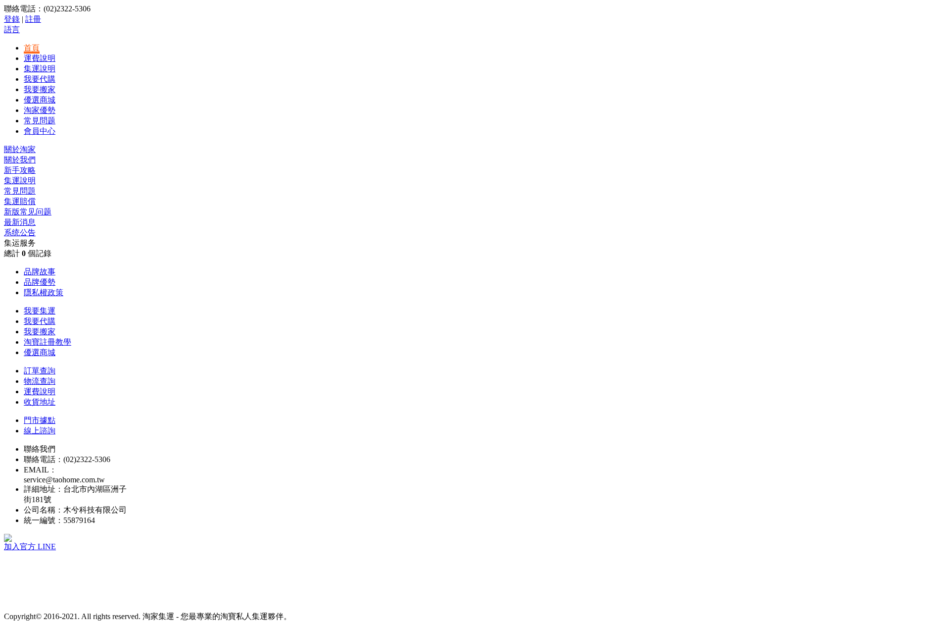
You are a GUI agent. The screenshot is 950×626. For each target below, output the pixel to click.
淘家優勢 (39, 110)
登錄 (12, 19)
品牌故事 (39, 271)
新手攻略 (20, 170)
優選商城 (39, 100)
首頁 (32, 48)
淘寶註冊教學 (47, 342)
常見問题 (39, 120)
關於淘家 (20, 149)
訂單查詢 (39, 370)
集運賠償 (20, 201)
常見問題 (20, 191)
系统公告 (20, 232)
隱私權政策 (43, 292)
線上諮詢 (39, 430)
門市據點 (39, 420)
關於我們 (20, 160)
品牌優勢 (39, 282)
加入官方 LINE (30, 546)
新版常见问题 (27, 212)
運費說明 (39, 58)
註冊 (33, 19)
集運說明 (39, 68)
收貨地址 (39, 402)
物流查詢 (39, 381)
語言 (12, 29)
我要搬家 (39, 89)
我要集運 (39, 311)
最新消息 (20, 222)
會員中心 (39, 131)
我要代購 (39, 79)
